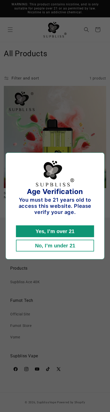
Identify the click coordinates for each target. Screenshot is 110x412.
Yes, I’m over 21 (55, 231)
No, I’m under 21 (55, 245)
